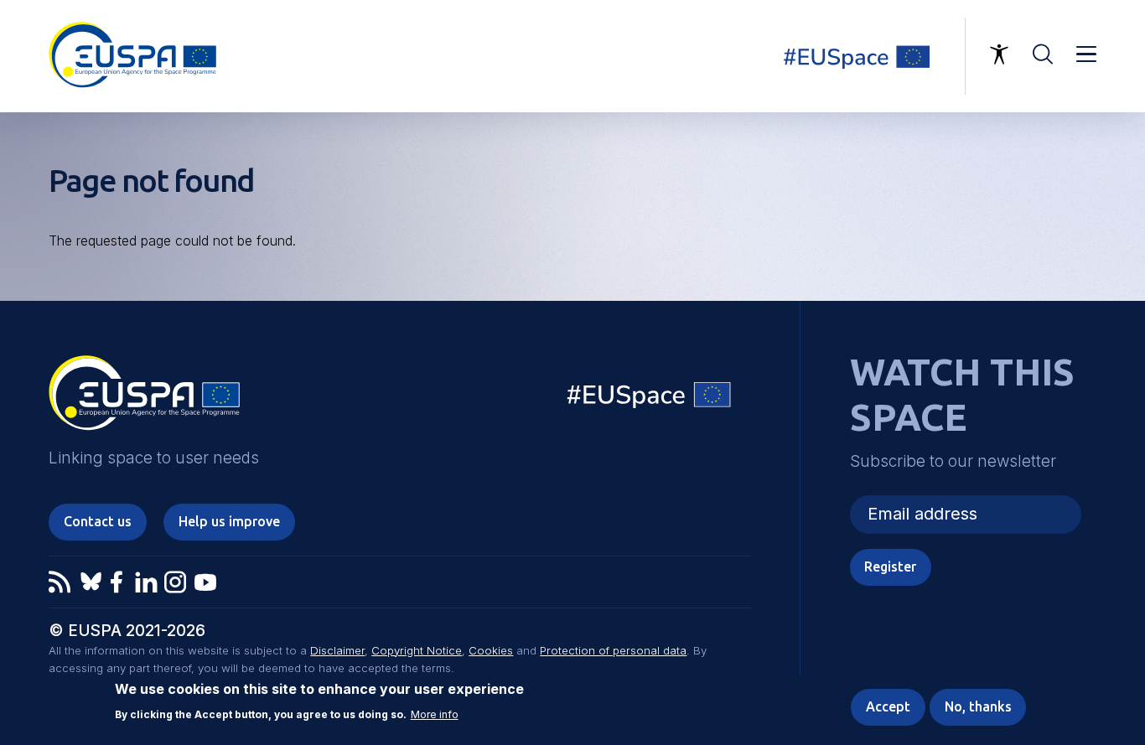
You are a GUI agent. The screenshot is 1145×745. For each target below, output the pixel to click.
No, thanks (978, 706)
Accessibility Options (999, 54)
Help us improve (229, 521)
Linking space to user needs (866, 56)
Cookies (491, 650)
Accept (888, 706)
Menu (1086, 54)
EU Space (649, 398)
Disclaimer (337, 650)
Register (890, 566)
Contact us (98, 521)
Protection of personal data (613, 650)
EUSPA (144, 398)
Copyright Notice (416, 650)
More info (435, 714)
